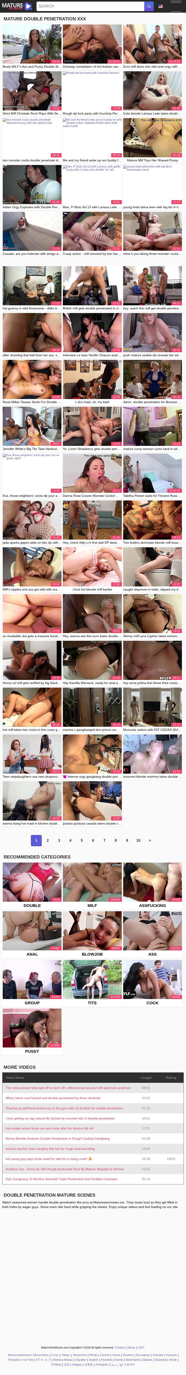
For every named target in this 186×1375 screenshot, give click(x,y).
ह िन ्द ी (43, 1359)
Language (162, 6)
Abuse (131, 1347)
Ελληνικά (160, 1359)
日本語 (89, 1364)
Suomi (116, 1355)
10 (138, 840)
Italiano (147, 1359)
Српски (104, 1355)
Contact (120, 1347)
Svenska (158, 1355)
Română (106, 1359)
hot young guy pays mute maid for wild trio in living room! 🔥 (49, 1159)
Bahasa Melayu (63, 1359)
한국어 (131, 1364)
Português (102, 1364)
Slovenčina (80, 1355)
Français (171, 1355)
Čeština (56, 1364)
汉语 (66, 1364)
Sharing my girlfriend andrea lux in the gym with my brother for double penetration (64, 1108)
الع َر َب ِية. (117, 1364)
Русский (13, 1359)
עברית (55, 1355)
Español (81, 1359)
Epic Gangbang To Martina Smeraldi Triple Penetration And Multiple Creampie (61, 1179)
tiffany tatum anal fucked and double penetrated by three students (53, 1098)
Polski (93, 1355)
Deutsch (128, 1355)
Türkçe (65, 1355)
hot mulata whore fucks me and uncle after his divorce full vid (49, 1128)
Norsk (172, 1359)
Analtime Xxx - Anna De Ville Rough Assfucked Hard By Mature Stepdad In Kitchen (65, 1169)
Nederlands (133, 1359)
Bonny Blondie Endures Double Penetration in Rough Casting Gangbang (58, 1138)
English (93, 1359)
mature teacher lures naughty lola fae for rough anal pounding (50, 1148)
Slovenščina (41, 1355)
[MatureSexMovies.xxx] (17, 6)
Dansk (119, 1359)
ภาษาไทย (27, 1359)
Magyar (77, 1364)
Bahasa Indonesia (19, 1355)
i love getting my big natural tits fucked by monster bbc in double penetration (60, 1118)
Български (143, 1355)
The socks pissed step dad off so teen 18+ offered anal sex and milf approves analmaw (68, 1088)
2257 (141, 1347)
